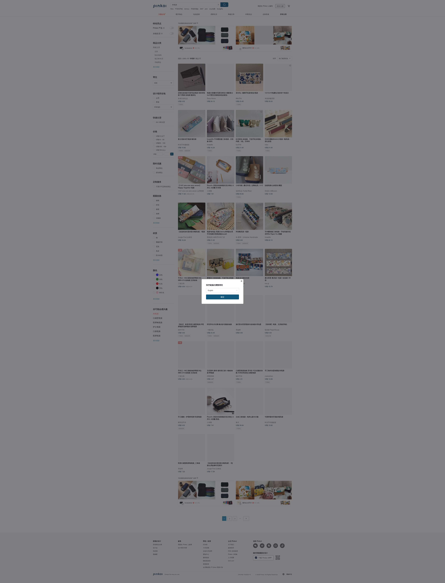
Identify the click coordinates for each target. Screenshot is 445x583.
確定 (222, 297)
